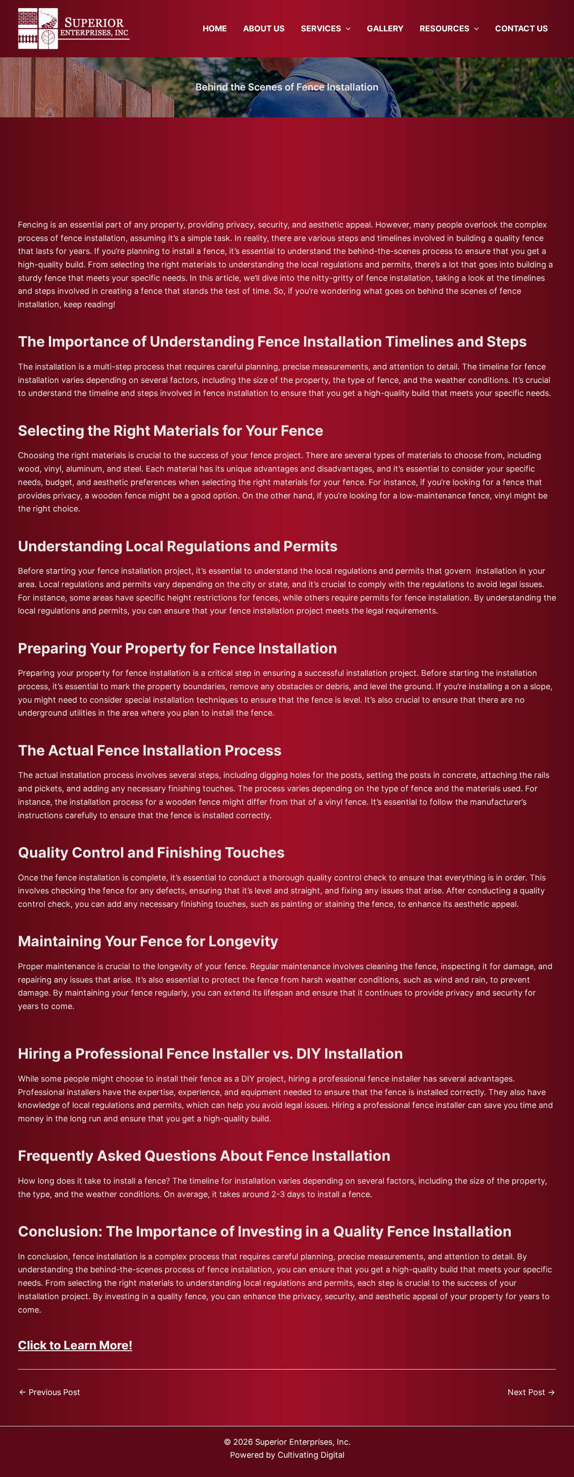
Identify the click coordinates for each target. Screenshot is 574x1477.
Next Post (531, 1392)
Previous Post (49, 1392)
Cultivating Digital (311, 1455)
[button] (346, 28)
